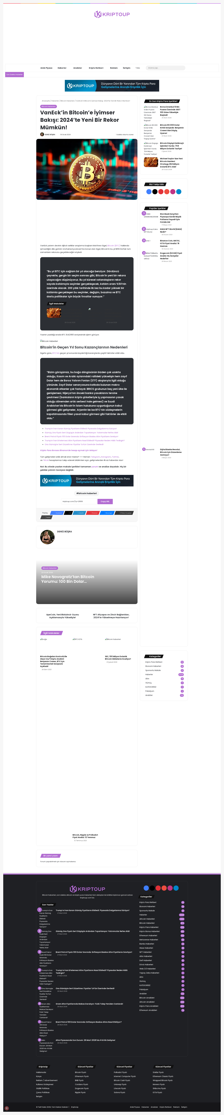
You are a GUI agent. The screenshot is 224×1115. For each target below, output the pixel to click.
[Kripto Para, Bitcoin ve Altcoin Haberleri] (112, 14)
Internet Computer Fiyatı (125, 1076)
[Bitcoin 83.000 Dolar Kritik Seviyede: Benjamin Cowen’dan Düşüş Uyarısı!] (151, 132)
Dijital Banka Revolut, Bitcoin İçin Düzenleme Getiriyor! (171, 452)
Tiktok (46, 460)
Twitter (115, 456)
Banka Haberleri (146, 944)
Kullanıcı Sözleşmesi (44, 1084)
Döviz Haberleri (146, 964)
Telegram (95, 456)
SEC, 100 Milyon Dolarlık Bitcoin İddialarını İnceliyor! (118, 657)
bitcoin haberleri (87, 493)
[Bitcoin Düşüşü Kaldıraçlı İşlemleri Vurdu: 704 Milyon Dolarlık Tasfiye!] (151, 148)
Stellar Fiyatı (158, 1072)
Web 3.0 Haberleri (147, 968)
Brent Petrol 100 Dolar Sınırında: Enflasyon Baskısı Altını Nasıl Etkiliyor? (89, 1022)
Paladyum (149, 691)
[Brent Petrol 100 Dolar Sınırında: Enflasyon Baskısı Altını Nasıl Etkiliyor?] (47, 1029)
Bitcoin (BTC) (113, 245)
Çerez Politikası (43, 1092)
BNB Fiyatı (79, 1080)
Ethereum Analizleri (148, 1010)
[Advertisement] (112, 39)
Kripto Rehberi (96, 68)
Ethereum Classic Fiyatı (163, 1076)
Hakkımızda (41, 1072)
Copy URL (105, 501)
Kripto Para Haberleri (148, 927)
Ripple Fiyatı (80, 1092)
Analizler (77, 68)
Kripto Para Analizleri (148, 1006)
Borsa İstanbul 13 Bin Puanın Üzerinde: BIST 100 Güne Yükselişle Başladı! (170, 111)
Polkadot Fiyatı (120, 1072)
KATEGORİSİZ (150, 687)
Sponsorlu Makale (153, 670)
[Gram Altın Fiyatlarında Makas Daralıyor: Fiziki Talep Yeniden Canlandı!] (47, 1011)
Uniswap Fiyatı (120, 1084)
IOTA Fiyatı (157, 1092)
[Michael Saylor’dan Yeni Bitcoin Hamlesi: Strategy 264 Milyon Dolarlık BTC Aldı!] (54, 313)
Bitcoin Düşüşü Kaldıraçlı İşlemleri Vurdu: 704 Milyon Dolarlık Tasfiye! (172, 146)
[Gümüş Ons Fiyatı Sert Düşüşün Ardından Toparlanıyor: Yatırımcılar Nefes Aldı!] (47, 939)
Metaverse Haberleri (148, 939)
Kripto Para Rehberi (153, 662)
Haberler (61, 68)
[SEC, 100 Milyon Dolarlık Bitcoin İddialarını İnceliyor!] (119, 646)
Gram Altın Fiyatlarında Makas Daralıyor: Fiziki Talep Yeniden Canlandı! (89, 1004)
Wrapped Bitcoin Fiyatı (163, 1080)
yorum (95, 466)
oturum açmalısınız (68, 861)
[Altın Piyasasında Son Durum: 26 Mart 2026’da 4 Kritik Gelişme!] (47, 1045)
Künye (38, 1076)
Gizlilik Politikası (42, 1088)
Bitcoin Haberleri (67, 101)
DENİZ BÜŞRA (50, 134)
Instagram (106, 456)
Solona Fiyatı (119, 1092)
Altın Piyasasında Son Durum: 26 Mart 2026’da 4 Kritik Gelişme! (85, 1040)
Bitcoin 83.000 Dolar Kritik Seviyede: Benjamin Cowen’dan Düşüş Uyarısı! (172, 129)
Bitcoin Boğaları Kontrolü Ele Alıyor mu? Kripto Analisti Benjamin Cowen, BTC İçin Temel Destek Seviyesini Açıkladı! (53, 661)
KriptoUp (74, 1107)
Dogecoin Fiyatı (82, 1088)
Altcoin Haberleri (147, 919)
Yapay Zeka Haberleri (149, 973)
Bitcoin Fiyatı (80, 1072)
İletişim (126, 68)
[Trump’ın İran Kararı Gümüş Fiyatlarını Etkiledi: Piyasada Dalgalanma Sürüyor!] (47, 918)
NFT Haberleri (145, 952)
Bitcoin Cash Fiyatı (122, 1080)
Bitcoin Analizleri (146, 997)
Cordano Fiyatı (81, 1084)
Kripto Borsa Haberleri (149, 931)
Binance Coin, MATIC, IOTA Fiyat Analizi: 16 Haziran (170, 243)
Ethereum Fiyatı (82, 1076)
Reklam (114, 68)
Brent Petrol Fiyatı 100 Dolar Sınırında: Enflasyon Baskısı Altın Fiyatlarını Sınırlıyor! (81, 436)
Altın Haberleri (145, 956)
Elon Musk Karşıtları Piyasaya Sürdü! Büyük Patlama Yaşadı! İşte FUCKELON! (170, 218)
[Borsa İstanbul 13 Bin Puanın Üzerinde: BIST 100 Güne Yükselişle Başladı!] (151, 114)
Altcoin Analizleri (147, 1002)
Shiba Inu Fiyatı (159, 1088)
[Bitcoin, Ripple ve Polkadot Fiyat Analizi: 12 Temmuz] (87, 735)
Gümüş (148, 683)
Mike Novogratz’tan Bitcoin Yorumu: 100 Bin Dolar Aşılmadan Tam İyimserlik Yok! (67, 584)
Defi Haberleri (145, 960)
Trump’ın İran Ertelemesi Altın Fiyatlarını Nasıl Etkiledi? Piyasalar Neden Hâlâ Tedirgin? (85, 440)
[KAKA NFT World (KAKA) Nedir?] (151, 233)
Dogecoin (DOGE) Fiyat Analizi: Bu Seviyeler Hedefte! (171, 256)
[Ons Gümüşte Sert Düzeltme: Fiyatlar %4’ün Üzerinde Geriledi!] (47, 994)
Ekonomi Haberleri (153, 666)
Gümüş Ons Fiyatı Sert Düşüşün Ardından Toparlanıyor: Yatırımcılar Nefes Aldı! (81, 432)
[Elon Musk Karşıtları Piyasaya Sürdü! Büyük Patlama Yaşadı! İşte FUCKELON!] (151, 216)
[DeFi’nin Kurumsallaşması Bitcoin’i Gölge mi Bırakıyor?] (96, 316)
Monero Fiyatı (159, 1084)
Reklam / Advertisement (47, 1080)
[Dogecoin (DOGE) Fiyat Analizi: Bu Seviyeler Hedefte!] (151, 349)
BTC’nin (56, 353)
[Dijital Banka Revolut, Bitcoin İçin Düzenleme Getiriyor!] (151, 545)
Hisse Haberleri (146, 948)
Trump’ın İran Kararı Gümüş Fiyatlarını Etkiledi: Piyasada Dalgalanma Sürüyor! (81, 428)
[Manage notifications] (7, 1108)
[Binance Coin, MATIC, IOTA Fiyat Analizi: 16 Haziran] (151, 244)
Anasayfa (45, 101)
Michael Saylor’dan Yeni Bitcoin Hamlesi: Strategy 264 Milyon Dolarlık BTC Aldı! (171, 162)
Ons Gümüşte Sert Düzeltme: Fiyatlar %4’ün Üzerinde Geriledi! (74, 444)
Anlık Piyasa (46, 68)
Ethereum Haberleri (148, 935)
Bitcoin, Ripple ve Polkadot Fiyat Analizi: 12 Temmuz (85, 836)
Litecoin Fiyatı (120, 1088)
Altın (147, 678)
